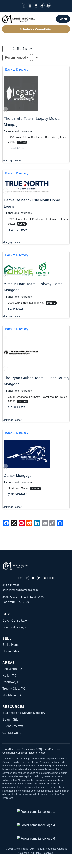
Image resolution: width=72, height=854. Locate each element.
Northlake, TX (11, 695)
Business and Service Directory (23, 712)
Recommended (15, 57)
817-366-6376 (16, 407)
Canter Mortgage (18, 476)
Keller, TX (9, 675)
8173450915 (15, 308)
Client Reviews (12, 726)
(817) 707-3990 (17, 229)
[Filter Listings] (6, 48)
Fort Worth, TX (12, 668)
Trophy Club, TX (13, 688)
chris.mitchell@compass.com (20, 589)
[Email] (51, 578)
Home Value (10, 651)
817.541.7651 (10, 585)
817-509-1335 (16, 148)
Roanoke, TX (11, 682)
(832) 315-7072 (17, 494)
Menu (63, 19)
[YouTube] (36, 5)
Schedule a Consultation (36, 29)
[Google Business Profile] (42, 5)
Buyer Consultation (15, 620)
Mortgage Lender (12, 160)
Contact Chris (11, 732)
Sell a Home (10, 644)
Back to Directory (16, 69)
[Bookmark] (5, 109)
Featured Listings (14, 627)
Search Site (10, 719)
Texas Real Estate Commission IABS (21, 749)
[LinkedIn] (48, 5)
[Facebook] (24, 5)
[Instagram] (30, 5)
